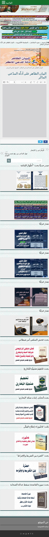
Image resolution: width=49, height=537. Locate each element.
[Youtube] (26, 533)
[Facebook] (30, 533)
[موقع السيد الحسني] (24, 8)
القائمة (9, 2)
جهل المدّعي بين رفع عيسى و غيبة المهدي (16, 153)
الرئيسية (44, 42)
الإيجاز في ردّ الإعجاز (37, 149)
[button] (4, 2)
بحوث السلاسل (35, 42)
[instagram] (21, 533)
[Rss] (32, 533)
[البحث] (9, 161)
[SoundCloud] (23, 533)
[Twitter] (28, 533)
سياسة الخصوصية (43, 526)
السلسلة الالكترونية (22, 42)
